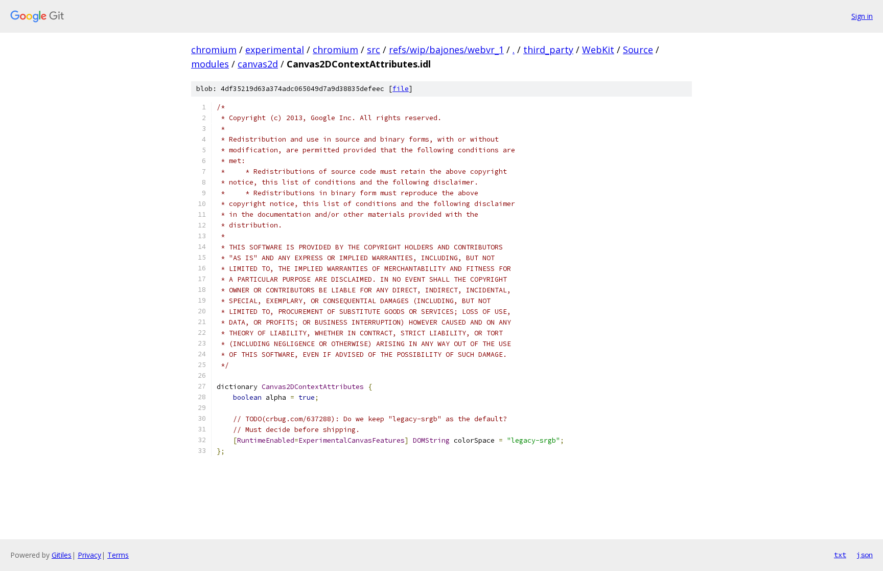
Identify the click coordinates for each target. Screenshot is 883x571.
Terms (118, 555)
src (373, 49)
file (400, 88)
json (864, 554)
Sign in (862, 16)
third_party (548, 49)
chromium (214, 49)
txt (840, 554)
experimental (274, 49)
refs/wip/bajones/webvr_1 (446, 49)
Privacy (89, 555)
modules (210, 64)
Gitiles (62, 555)
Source (638, 49)
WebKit (598, 49)
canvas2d (258, 64)
